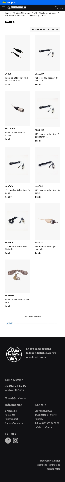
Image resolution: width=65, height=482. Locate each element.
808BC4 (39, 186)
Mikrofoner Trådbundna (15, 15)
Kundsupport (11, 419)
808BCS (9, 242)
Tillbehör (33, 15)
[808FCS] (47, 230)
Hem (7, 13)
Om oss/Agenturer (14, 423)
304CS (8, 73)
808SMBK (10, 295)
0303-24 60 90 (17, 386)
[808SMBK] (17, 283)
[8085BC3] (47, 118)
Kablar (43, 15)
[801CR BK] (17, 116)
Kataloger (10, 414)
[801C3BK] (47, 61)
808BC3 (9, 186)
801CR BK (10, 128)
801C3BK (39, 73)
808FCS (39, 242)
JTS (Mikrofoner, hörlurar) (45, 13)
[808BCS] (17, 230)
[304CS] (17, 61)
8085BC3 (39, 130)
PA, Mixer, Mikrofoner (21, 13)
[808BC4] (47, 174)
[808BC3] (17, 174)
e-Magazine (11, 410)
